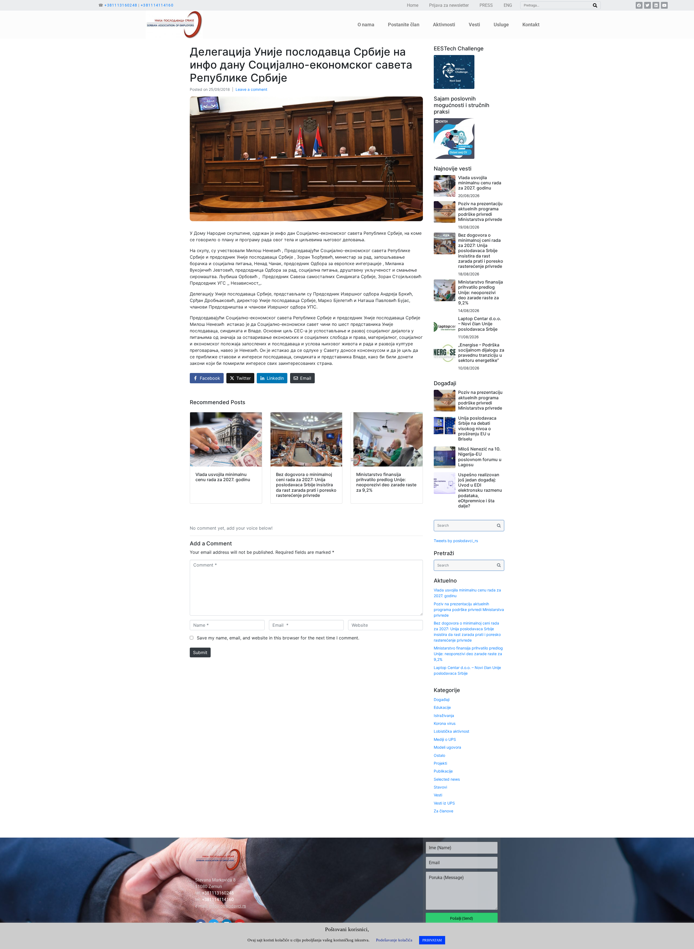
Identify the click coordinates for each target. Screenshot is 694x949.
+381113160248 (120, 5)
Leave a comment (251, 89)
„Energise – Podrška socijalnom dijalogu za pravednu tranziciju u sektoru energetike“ (481, 352)
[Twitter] (647, 5)
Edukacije (442, 707)
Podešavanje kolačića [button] (394, 940)
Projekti (440, 763)
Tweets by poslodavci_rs (456, 540)
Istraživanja (444, 715)
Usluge (501, 24)
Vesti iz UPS (444, 803)
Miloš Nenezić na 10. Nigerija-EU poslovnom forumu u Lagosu (480, 456)
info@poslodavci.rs (227, 906)
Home (412, 5)
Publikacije (443, 771)
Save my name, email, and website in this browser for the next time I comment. (278, 638)
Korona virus (444, 723)
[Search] (595, 5)
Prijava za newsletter (449, 5)
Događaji (441, 699)
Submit (200, 652)
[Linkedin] (656, 5)
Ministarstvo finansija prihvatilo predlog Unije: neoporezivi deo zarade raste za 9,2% (480, 292)
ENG (508, 5)
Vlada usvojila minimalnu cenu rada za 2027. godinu (479, 183)
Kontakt (530, 24)
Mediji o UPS (445, 739)
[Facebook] (639, 5)
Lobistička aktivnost (451, 731)
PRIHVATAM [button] (432, 940)
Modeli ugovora (447, 747)
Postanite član (403, 24)
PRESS (486, 5)
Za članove (443, 811)
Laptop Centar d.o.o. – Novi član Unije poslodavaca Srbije (479, 324)
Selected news (447, 779)
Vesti (438, 795)
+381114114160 (157, 5)
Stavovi (440, 787)
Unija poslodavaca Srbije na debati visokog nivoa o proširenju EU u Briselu (477, 428)
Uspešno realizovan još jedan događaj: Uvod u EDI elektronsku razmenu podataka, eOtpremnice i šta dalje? (480, 490)
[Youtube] (664, 5)
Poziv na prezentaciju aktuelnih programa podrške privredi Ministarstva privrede (480, 211)
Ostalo (439, 755)
